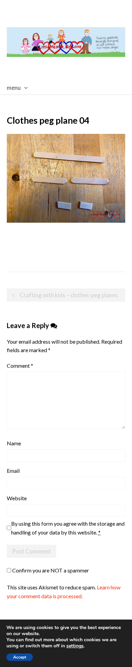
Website (17, 498)
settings (75, 646)
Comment (20, 365)
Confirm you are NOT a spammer (50, 570)
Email (13, 470)
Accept (19, 657)
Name (14, 443)
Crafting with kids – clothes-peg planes (69, 295)
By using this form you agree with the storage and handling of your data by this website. (68, 527)
